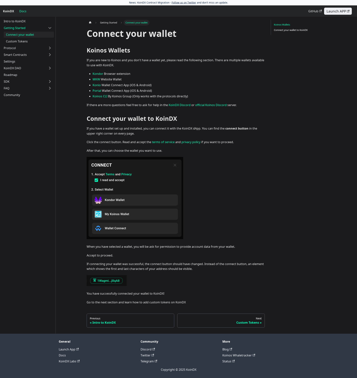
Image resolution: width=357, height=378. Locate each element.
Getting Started (14, 28)
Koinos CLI (100, 96)
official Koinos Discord (211, 105)
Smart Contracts (15, 55)
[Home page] (90, 22)
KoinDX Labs (67, 361)
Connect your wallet (20, 35)
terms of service (163, 142)
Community (12, 95)
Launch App (67, 349)
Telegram (147, 361)
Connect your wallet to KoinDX (291, 30)
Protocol (10, 48)
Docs (22, 11)
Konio (97, 85)
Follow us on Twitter (184, 2)
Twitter (146, 355)
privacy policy (190, 142)
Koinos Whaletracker (237, 355)
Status (226, 361)
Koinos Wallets (282, 24)
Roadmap (10, 75)
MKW (96, 79)
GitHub (313, 11)
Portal (97, 91)
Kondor (98, 74)
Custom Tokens (17, 41)
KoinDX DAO (12, 68)
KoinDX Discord (180, 105)
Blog (225, 349)
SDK (6, 81)
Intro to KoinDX (14, 21)
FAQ (6, 88)
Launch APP (336, 11)
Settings (9, 61)
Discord (146, 349)
